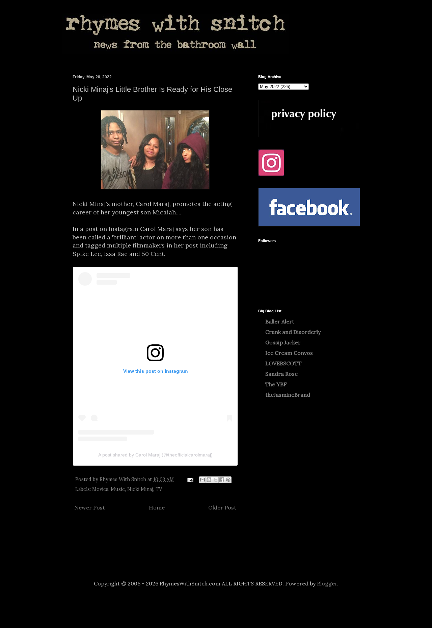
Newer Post (89, 507)
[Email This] (202, 479)
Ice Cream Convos (289, 352)
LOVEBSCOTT (283, 363)
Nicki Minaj (140, 489)
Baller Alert (279, 321)
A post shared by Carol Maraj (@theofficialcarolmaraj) (155, 454)
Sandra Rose (281, 373)
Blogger (327, 583)
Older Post (222, 507)
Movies (100, 489)
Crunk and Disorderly (293, 332)
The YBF (276, 384)
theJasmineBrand (287, 394)
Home (157, 507)
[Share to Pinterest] (228, 479)
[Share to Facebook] (221, 479)
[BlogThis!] (209, 479)
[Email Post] (190, 479)
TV (159, 489)
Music (118, 489)
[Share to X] (215, 479)
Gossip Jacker (283, 342)
